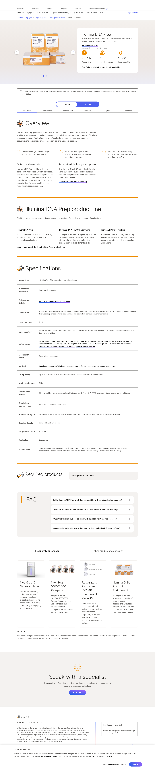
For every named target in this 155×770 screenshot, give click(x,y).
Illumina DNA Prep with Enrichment (121, 586)
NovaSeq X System (103, 344)
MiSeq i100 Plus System (85, 346)
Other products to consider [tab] (108, 550)
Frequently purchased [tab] (47, 550)
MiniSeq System (59, 344)
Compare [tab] (87, 111)
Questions (134, 12)
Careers (135, 745)
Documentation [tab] (67, 111)
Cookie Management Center (46, 756)
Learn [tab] (66, 104)
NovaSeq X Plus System (49, 346)
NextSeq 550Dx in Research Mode (81, 344)
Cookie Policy (91, 756)
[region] (77, 757)
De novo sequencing (89, 366)
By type (29, 12)
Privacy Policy (106, 756)
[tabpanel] (77, 300)
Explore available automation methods (54, 302)
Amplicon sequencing (48, 366)
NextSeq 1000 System (113, 341)
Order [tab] (88, 104)
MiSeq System (45, 341)
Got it (135, 764)
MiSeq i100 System (67, 346)
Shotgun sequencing (106, 366)
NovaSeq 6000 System (121, 344)
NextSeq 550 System (75, 341)
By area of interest (42, 12)
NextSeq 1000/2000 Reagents (58, 586)
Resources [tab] (128, 111)
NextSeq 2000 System (94, 341)
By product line (78, 12)
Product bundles (92, 12)
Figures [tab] (108, 111)
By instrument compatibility (61, 12)
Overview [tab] (27, 111)
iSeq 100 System (58, 341)
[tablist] (77, 104)
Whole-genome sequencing (68, 366)
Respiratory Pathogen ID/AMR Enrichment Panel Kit (89, 590)
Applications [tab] (47, 111)
